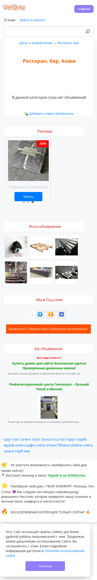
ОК (51, 315)
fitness (64, 445)
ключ (20, 445)
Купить (28, 196)
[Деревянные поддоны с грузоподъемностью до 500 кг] (41, 246)
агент (26, 439)
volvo (40, 445)
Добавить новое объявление (51, 113)
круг (8, 439)
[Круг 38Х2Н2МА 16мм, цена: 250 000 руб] (66, 272)
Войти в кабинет (33, 20)
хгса (54, 439)
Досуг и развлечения (35, 43)
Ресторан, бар (68, 43)
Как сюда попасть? (49, 357)
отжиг (51, 445)
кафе (30, 445)
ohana (76, 445)
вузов (9, 445)
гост (16, 439)
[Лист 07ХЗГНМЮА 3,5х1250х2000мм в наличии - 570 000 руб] (41, 272)
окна (45, 439)
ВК (62, 315)
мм (27, 451)
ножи (9, 451)
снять (88, 445)
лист (36, 439)
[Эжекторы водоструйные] (16, 272)
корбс (81, 439)
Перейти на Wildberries (66, 475)
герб (19, 451)
